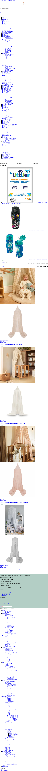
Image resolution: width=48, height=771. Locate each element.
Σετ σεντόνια (7, 61)
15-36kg (8, 714)
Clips (3, 20)
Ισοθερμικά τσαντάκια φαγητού (10, 138)
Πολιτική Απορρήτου (6, 594)
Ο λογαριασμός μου (6, 603)
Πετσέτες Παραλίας (6, 126)
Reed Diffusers (7, 76)
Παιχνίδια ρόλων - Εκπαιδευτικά (11, 124)
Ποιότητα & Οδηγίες (6, 593)
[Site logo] (24, 5)
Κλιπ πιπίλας (7, 95)
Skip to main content (11, 0)
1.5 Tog (3, 17)
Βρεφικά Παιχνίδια (5, 35)
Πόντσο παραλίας (8, 51)
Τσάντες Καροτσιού (6, 143)
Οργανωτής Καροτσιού (6, 115)
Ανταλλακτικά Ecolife (9, 117)
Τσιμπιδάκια (4, 145)
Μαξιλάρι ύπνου (5, 111)
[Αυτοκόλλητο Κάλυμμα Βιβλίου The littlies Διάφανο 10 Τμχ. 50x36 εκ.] (20, 202)
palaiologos (7, 25)
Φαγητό (3, 147)
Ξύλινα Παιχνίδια (5, 113)
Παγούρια (4, 118)
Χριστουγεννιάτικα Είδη (9, 84)
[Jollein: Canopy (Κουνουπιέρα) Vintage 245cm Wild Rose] (17, 461)
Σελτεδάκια (9, 668)
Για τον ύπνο (4, 53)
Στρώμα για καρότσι (8, 102)
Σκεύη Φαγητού (5, 134)
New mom (7, 612)
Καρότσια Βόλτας (10, 698)
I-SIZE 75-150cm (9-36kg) (12, 720)
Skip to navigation (3, 0)
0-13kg (8, 710)
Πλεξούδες (7, 69)
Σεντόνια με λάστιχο (8, 59)
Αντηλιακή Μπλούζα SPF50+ (7, 31)
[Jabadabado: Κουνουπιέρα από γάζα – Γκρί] (14, 534)
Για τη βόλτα (4, 39)
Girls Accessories (8, 738)
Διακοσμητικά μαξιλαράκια (10, 68)
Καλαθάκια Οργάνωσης (6, 88)
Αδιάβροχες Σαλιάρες (6, 30)
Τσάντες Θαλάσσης (6, 142)
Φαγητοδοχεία (5, 152)
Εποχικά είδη (4, 83)
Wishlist (3, 600)
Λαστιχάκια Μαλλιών (11, 739)
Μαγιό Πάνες (4, 110)
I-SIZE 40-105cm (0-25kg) (12, 718)
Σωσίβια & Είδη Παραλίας (10, 43)
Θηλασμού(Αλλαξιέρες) (13, 28)
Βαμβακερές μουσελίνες (9, 54)
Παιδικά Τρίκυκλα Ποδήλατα (10, 721)
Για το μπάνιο (4, 45)
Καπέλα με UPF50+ (6, 91)
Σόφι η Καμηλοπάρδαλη (6, 135)
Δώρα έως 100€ (8, 749)
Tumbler (6, 150)
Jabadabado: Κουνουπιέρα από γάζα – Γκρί (10, 569)
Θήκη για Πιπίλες (8, 129)
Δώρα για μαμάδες (8, 729)
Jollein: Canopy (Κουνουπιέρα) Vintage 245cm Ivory (12, 423)
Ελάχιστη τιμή (2, 163)
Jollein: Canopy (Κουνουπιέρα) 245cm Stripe (11, 344)
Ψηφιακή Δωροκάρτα (6, 158)
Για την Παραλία (5, 42)
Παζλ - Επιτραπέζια (6, 120)
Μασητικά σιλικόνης (8, 98)
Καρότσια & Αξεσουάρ (6, 92)
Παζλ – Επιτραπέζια (8, 755)
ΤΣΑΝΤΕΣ (9, 26)
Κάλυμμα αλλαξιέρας (9, 46)
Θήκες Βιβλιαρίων (5, 85)
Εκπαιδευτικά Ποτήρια (6, 82)
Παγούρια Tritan (8, 119)
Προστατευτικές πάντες (9, 70)
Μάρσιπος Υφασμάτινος (6, 112)
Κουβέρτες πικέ (8, 55)
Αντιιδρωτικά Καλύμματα (7, 32)
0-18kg (8, 711)
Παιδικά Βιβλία (5, 121)
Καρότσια (6, 697)
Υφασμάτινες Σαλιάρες (9, 103)
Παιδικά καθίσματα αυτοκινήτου (11, 709)
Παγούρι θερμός (5, 116)
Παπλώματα (7, 57)
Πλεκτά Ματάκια (8, 101)
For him (3, 23)
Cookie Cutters (7, 153)
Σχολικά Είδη (4, 137)
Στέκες (3, 136)
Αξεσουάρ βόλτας (8, 40)
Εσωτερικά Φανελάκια (9, 94)
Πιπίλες (3, 128)
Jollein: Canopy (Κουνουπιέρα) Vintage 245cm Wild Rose (14, 502)
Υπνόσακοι (4, 146)
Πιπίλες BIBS (7, 621)
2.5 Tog (3, 18)
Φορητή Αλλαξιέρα (6, 154)
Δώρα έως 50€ (7, 748)
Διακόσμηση (4, 65)
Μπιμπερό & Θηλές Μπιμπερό (10, 151)
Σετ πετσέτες (7, 52)
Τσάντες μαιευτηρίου (6, 144)
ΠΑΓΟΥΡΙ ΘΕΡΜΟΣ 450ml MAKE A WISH (38, 259)
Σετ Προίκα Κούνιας (8, 60)
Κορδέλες (4, 105)
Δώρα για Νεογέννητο (6, 71)
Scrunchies (7, 93)
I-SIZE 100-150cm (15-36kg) (12, 715)
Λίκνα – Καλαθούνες (9, 615)
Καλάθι (3, 599)
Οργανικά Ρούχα (8, 99)
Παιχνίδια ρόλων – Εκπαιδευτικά (11, 756)
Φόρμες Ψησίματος (6, 155)
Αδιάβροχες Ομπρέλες (6, 29)
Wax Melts (7, 77)
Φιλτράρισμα (35, 163)
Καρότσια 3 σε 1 (10, 700)
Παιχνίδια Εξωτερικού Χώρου (8, 125)
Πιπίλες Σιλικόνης (8, 132)
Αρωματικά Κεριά (8, 78)
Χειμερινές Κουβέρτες (9, 63)
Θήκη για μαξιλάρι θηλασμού (7, 86)
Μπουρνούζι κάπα (8, 48)
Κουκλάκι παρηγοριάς (9, 97)
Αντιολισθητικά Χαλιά (6, 33)
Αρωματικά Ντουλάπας (9, 80)
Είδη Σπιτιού (4, 75)
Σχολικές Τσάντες (8, 140)
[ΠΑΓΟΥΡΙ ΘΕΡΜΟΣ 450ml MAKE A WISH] (15, 259)
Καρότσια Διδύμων (10, 701)
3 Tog (8, 661)
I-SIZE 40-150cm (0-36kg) (12, 719)
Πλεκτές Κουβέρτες (8, 654)
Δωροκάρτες (4, 74)
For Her (3, 22)
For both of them (5, 21)
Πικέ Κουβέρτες (8, 653)
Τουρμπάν (4, 141)
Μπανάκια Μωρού (8, 47)
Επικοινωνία (4, 595)
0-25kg (8, 712)
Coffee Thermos (8, 149)
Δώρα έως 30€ (5, 72)
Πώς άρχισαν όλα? (8, 611)
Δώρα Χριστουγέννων (6, 73)
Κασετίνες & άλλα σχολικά (10, 139)
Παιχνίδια (4, 123)
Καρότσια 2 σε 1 (10, 699)
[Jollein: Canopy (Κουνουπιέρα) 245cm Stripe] (17, 303)
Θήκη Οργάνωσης (5, 87)
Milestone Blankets (8, 66)
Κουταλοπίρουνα (5, 108)
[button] (4, 340)
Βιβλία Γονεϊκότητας (11, 737)
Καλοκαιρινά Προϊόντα (6, 89)
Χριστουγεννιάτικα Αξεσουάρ (8, 157)
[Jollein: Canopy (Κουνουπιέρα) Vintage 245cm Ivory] (17, 382)
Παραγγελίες (4, 601)
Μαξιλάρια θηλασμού (9, 38)
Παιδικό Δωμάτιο (5, 122)
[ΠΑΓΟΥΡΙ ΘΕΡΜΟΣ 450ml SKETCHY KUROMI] (15, 230)
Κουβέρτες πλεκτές (8, 56)
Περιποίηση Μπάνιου (9, 50)
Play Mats (6, 67)
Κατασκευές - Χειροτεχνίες (7, 104)
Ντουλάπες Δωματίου (9, 638)
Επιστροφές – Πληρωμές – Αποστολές (9, 592)
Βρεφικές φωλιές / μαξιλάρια (7, 36)
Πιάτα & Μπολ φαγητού (6, 127)
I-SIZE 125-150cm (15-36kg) (12, 716)
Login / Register (5, 766)
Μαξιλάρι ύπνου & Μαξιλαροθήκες (11, 652)
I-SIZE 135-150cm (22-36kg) (12, 717)
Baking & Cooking (5, 19)
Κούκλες (4, 106)
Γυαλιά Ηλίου (5, 64)
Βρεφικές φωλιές (8, 37)
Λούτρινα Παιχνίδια (6, 109)
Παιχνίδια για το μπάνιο (9, 49)
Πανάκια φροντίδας (8, 100)
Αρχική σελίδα (3, 262)
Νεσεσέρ (6, 41)
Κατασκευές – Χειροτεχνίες (10, 754)
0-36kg (8, 713)
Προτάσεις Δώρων (5, 133)
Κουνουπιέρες (5, 107)
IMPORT (4, 24)
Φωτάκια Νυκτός (5, 156)
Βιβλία (3, 34)
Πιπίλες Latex (7, 130)
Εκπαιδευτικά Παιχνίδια (6, 81)
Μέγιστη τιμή (19, 163)
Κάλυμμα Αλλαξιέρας (6, 90)
